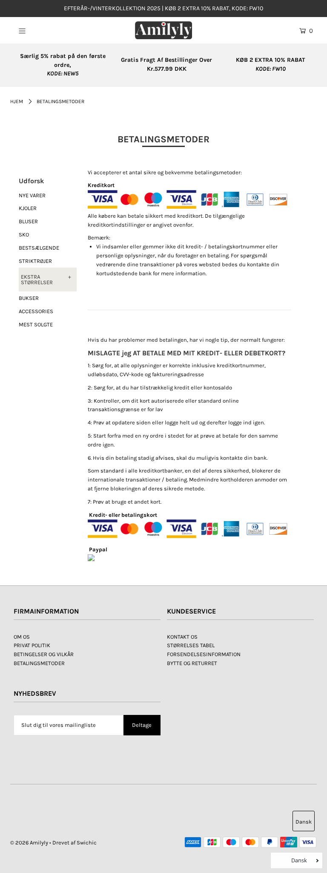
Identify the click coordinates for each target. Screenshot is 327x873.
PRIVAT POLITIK (32, 645)
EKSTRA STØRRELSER (37, 279)
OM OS (22, 637)
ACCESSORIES (36, 311)
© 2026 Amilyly (29, 842)
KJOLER (28, 208)
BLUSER (28, 221)
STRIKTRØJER (35, 261)
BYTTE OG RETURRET (192, 663)
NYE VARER (32, 195)
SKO (24, 234)
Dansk (303, 821)
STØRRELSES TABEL (191, 645)
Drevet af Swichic (74, 842)
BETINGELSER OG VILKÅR (44, 654)
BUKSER (29, 298)
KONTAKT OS (182, 637)
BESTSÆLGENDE (39, 248)
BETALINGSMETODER (39, 663)
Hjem (16, 101)
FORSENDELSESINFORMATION (204, 654)
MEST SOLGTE (36, 324)
